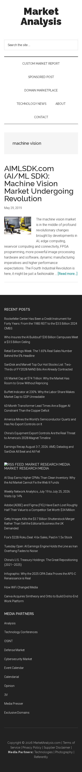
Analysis (10, 623)
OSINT (8, 641)
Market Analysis (41, 16)
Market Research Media (26, 468)
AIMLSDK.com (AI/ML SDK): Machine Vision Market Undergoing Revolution (39, 183)
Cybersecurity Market (18, 659)
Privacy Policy (31, 747)
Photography (64, 752)
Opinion (9, 686)
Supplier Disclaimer (57, 747)
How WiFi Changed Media (21, 587)
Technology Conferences (21, 632)
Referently (41, 757)
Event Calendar (14, 668)
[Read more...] (67, 274)
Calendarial (11, 677)
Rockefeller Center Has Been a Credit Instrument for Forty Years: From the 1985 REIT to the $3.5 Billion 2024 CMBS (40, 323)
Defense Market (14, 650)
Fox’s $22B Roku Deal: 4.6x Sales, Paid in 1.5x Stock (38, 537)
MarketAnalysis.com (47, 742)
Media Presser (13, 703)
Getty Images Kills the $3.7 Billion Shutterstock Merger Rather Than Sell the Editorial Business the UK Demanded (39, 523)
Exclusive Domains (16, 712)
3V (6, 694)
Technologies (43, 752)
